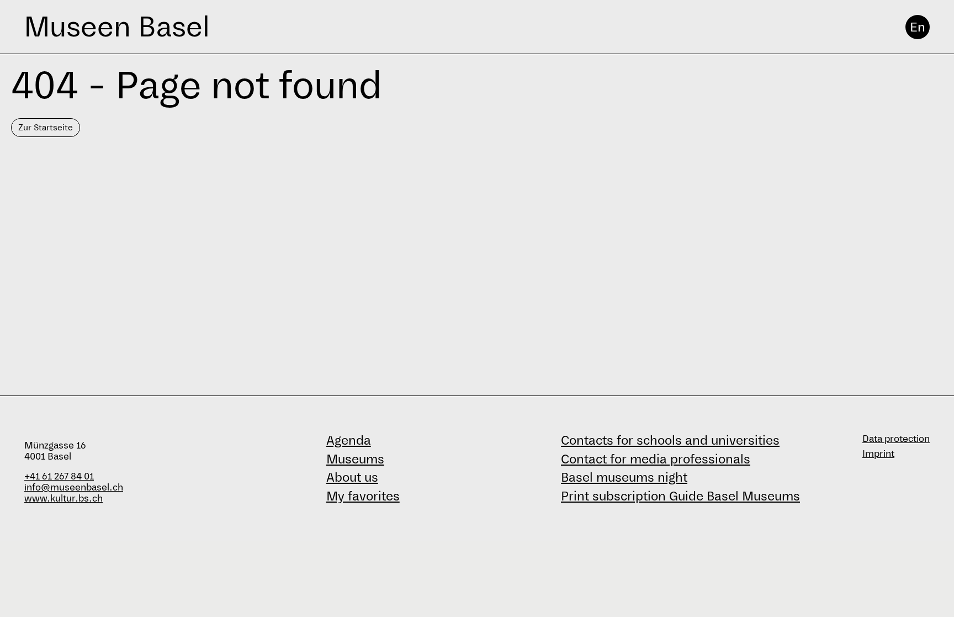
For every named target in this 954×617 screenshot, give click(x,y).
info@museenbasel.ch (73, 487)
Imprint (878, 454)
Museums (355, 459)
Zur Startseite (45, 127)
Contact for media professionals (655, 459)
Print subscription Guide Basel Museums (680, 496)
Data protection (896, 439)
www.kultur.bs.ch (63, 498)
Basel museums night (624, 477)
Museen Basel (117, 26)
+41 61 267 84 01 (59, 476)
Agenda (348, 440)
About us (352, 477)
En (917, 27)
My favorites (363, 496)
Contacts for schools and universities (670, 440)
